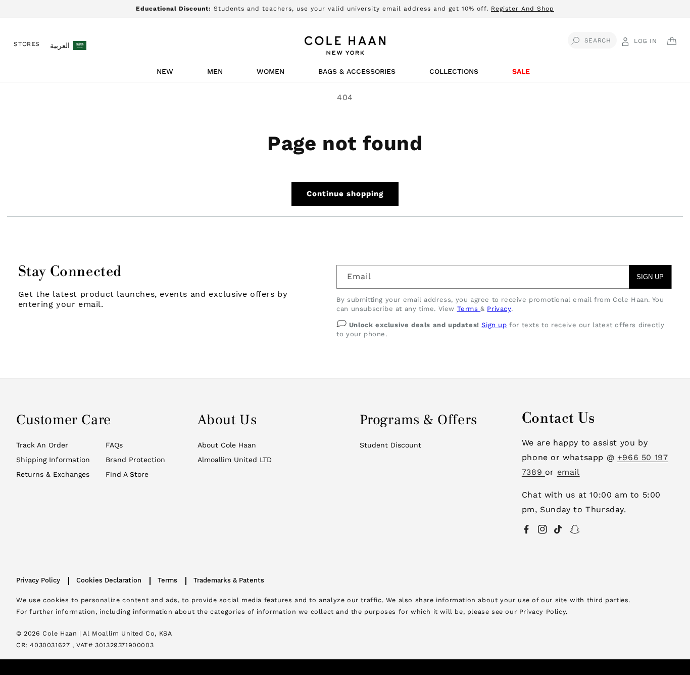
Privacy (499, 308)
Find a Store (127, 474)
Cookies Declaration (108, 580)
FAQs (114, 445)
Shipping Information (53, 460)
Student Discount (390, 445)
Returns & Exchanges (52, 474)
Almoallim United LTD (235, 460)
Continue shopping (345, 193)
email (568, 472)
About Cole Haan (227, 445)
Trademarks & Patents (228, 580)
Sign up (494, 325)
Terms (469, 308)
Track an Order (42, 445)
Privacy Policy (38, 580)
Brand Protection (135, 460)
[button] (166, 74)
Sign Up (650, 277)
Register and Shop (522, 8)
